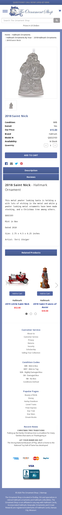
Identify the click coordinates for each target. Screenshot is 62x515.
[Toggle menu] (4, 11)
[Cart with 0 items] (60, 10)
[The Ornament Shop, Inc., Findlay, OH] (31, 474)
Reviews (31, 176)
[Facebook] (6, 164)
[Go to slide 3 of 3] (6, 285)
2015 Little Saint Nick (17, 303)
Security (31, 346)
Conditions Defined (31, 382)
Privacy (31, 340)
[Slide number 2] (31, 314)
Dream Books (31, 417)
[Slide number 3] (35, 314)
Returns (31, 343)
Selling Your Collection (31, 353)
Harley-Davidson (31, 401)
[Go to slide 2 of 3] (56, 285)
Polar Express (31, 408)
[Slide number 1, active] (26, 314)
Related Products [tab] (31, 252)
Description (31, 170)
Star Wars (31, 414)
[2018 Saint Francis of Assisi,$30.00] (45, 278)
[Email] (11, 164)
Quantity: (9, 145)
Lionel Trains (31, 404)
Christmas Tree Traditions (30, 430)
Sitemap (43, 493)
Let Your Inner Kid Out (31, 440)
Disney (31, 398)
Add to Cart (17, 293)
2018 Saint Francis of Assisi (45, 305)
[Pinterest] (21, 164)
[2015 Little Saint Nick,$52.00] (17, 278)
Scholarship (31, 349)
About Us (31, 333)
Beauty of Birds (31, 395)
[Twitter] (16, 164)
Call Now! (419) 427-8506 (31, 2)
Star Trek (31, 411)
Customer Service (31, 337)
